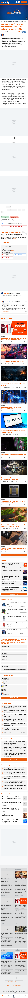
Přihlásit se (24, 2)
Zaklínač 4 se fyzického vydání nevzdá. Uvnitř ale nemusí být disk (12, 803)
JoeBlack (6, 301)
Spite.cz (3, 799)
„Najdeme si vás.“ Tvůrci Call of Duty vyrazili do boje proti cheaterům (20, 891)
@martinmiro (6, 304)
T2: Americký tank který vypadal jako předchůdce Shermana (6, 946)
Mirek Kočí (6, 35)
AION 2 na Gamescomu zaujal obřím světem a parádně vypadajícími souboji (11, 797)
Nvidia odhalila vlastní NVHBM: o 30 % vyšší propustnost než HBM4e (13, 502)
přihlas (22, 249)
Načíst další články (14, 555)
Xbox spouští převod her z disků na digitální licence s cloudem (13, 455)
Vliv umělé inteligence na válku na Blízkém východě (13, 384)
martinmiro (6, 293)
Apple (5, 21)
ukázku (14, 238)
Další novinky (14, 594)
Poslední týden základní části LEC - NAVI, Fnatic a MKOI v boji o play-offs (20, 912)
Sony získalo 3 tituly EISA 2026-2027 (20, 971)
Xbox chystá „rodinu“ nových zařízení (21, 934)
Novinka (10, 21)
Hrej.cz (3, 817)
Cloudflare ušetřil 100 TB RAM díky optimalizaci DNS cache (11, 408)
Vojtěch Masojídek (7, 363)
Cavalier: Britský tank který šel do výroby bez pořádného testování (7, 935)
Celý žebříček (14, 697)
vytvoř (12, 250)
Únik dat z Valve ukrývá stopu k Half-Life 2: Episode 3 (20, 886)
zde (5, 238)
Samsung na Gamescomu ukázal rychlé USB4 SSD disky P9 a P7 (13, 549)
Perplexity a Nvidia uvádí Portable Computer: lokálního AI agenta (13, 431)
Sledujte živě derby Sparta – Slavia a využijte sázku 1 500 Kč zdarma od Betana (13, 338)
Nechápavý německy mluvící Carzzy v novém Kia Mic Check (21, 918)
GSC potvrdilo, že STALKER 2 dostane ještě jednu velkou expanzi (7, 919)
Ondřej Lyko (5, 434)
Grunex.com (4, 805)
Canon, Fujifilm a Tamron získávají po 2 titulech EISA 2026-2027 (20, 967)
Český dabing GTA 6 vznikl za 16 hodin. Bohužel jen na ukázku (11, 814)
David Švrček (5, 481)
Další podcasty (14, 759)
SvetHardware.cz (5, 822)
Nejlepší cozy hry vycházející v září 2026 (19, 938)
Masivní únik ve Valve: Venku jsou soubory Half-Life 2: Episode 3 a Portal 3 (12, 809)
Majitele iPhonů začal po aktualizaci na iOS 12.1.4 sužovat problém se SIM (20, 21)
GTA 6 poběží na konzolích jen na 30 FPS (12, 361)
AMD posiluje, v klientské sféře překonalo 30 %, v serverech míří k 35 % (6, 967)
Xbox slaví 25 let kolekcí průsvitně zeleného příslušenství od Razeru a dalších (13, 525)
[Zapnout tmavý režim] (19, 2)
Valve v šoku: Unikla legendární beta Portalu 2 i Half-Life (6, 886)
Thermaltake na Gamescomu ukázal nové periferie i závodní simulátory (12, 478)
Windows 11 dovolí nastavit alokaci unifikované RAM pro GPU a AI (10, 820)
